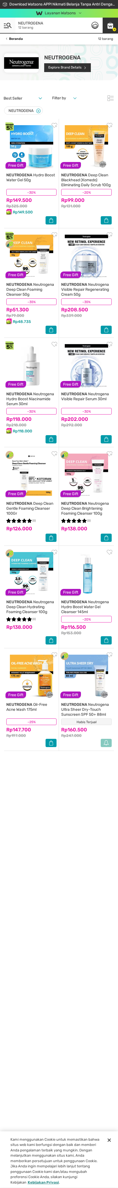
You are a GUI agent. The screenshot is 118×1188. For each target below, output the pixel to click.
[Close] (38, 111)
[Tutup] (109, 1140)
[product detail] (31, 147)
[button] (110, 25)
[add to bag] (51, 220)
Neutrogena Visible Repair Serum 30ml (85, 396)
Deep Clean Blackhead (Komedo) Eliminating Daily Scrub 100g (86, 180)
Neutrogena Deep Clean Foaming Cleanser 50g (30, 289)
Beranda (16, 39)
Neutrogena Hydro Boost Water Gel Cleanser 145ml (85, 607)
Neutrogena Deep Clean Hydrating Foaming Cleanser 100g (30, 607)
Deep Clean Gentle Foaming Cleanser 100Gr (29, 508)
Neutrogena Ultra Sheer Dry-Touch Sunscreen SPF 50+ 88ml (85, 709)
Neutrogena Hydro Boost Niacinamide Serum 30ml (30, 399)
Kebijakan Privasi (43, 1182)
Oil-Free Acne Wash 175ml (26, 707)
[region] (59, 1159)
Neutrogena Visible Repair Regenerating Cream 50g (85, 289)
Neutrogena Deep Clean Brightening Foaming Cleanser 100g (85, 508)
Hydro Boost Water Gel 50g (30, 177)
